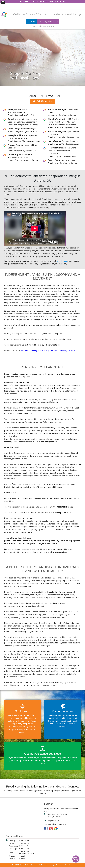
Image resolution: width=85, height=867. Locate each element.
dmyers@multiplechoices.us (26, 124)
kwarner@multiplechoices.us (66, 144)
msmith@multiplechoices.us (66, 127)
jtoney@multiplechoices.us (25, 131)
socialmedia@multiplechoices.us (62, 115)
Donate (31, 21)
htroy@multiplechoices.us (65, 156)
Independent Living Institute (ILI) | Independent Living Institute (48, 350)
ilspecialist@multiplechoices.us (27, 141)
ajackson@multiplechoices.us (26, 115)
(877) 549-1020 (47, 26)
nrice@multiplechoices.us (25, 150)
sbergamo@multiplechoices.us (67, 137)
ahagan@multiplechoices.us (26, 160)
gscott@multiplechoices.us (65, 163)
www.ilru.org (61, 261)
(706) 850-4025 (49, 21)
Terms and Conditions (64, 865)
